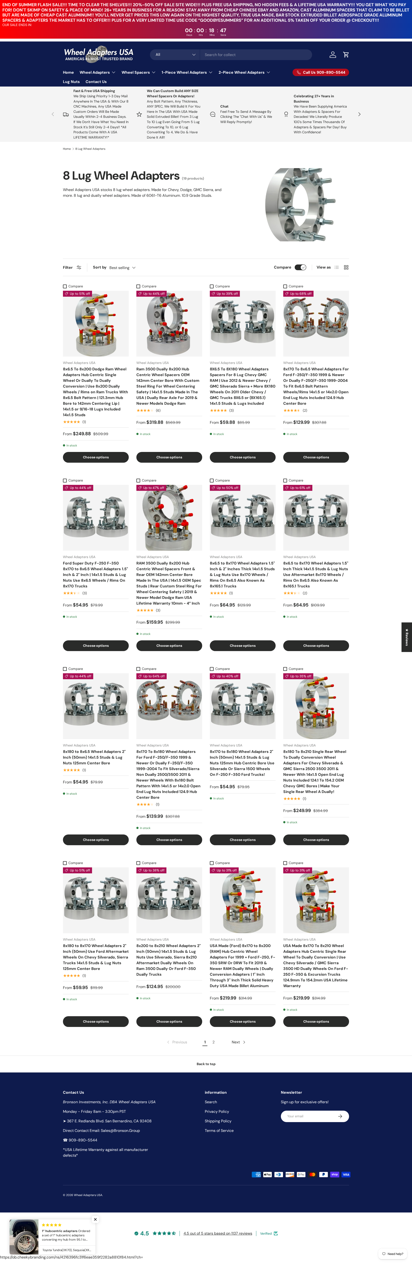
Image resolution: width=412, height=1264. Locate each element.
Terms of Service (219, 1130)
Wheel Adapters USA (88, 1195)
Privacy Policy (217, 1111)
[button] (346, 54)
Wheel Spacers (136, 72)
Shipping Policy (218, 1121)
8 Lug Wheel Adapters (90, 148)
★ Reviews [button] (407, 637)
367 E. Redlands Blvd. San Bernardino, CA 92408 (109, 1121)
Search (211, 1101)
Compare (282, 267)
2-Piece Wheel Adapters (242, 72)
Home (68, 72)
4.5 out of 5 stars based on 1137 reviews (218, 1233)
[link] (176, 1042)
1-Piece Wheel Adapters (184, 72)
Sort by (100, 267)
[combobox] (231, 54)
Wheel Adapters (95, 72)
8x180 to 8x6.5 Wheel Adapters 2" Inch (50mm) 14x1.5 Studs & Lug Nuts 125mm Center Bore (94, 757)
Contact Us (96, 81)
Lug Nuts (71, 81)
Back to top (206, 1064)
